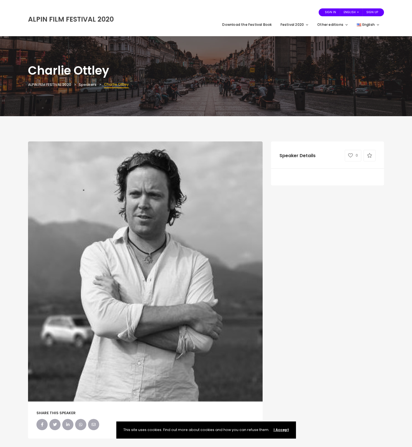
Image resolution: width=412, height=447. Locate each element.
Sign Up (372, 12)
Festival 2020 (292, 24)
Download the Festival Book (247, 24)
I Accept (281, 429)
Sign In (330, 12)
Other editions (330, 24)
